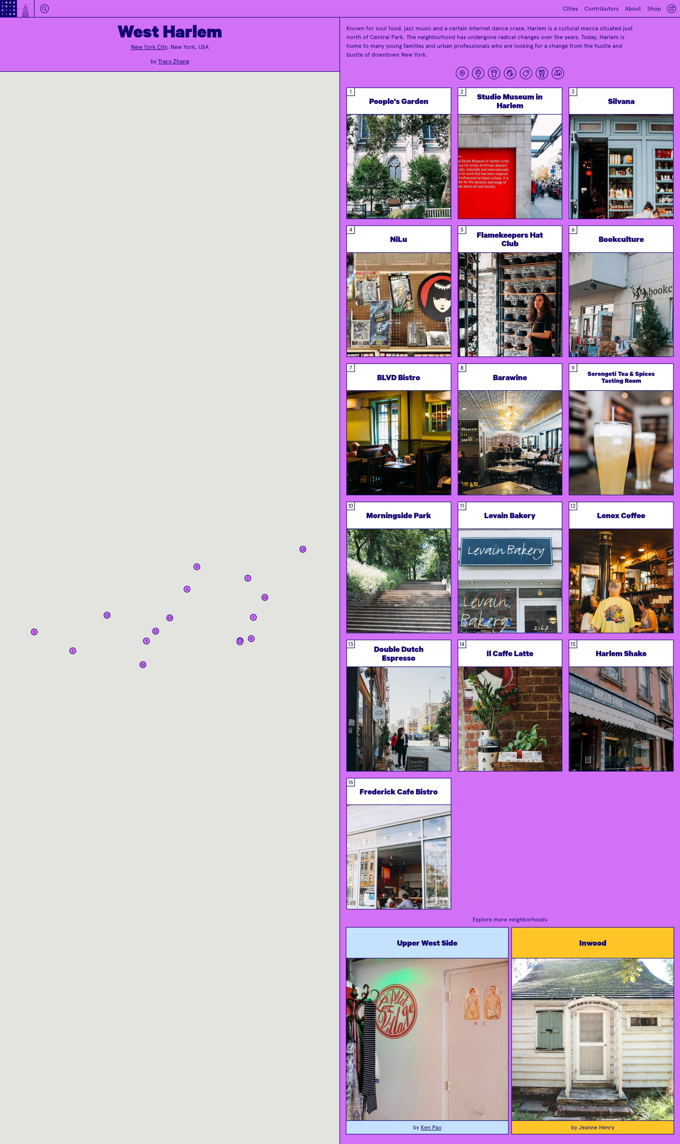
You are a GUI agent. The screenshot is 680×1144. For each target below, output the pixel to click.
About (633, 8)
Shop (654, 8)
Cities (570, 8)
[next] (442, 180)
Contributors (601, 8)
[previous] (354, 180)
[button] (72, 651)
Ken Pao (431, 1127)
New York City (149, 47)
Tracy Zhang (173, 61)
